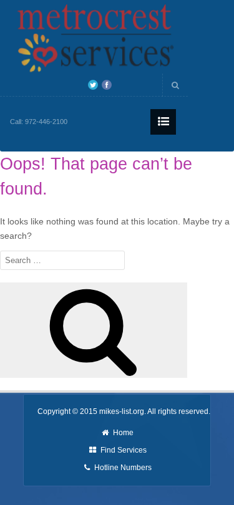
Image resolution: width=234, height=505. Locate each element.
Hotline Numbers (123, 467)
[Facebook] (107, 85)
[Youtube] (120, 85)
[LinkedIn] (134, 85)
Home (123, 432)
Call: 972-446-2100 (38, 121)
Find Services (123, 450)
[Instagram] (148, 85)
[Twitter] (93, 85)
